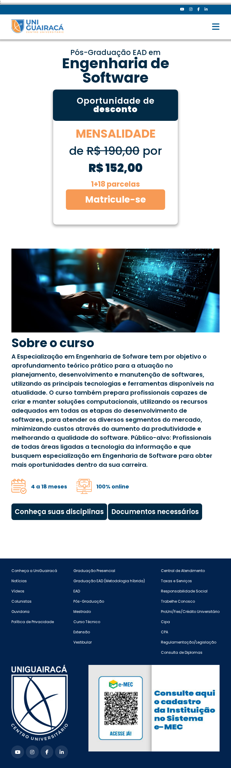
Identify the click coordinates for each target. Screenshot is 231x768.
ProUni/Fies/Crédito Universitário (190, 611)
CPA (164, 632)
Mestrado (82, 611)
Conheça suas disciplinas (59, 511)
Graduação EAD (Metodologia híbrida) (109, 580)
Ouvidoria (20, 611)
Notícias (19, 580)
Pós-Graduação (88, 601)
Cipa (165, 621)
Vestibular (82, 642)
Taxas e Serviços (176, 580)
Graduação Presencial (94, 570)
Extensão (81, 632)
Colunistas (21, 601)
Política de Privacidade (32, 621)
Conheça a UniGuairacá (34, 570)
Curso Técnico (86, 621)
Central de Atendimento (183, 570)
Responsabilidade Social (184, 591)
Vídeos (17, 591)
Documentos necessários (155, 511)
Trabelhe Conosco (178, 601)
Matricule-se (115, 199)
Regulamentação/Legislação (188, 642)
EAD (76, 591)
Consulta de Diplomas (181, 652)
